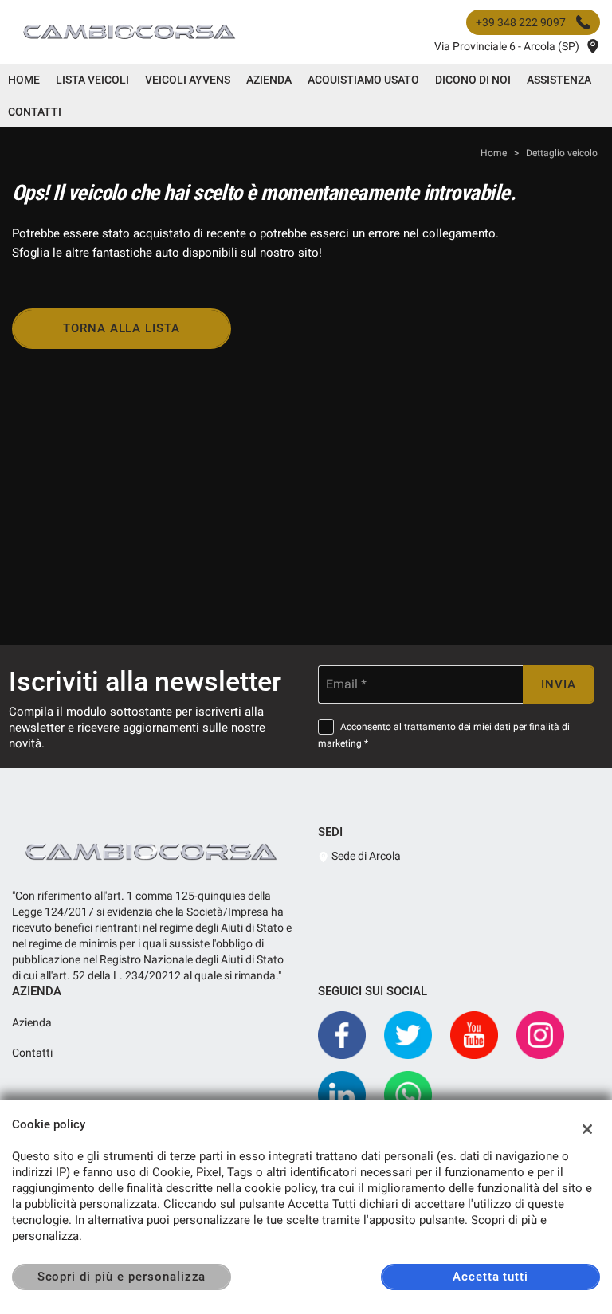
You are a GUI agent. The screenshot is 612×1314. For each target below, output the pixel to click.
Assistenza (559, 79)
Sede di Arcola (365, 855)
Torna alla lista (121, 328)
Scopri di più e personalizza (121, 1276)
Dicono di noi (473, 79)
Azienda (269, 79)
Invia (558, 684)
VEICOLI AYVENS (187, 79)
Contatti (34, 111)
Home (24, 79)
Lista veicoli (92, 79)
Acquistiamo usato (363, 79)
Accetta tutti (490, 1276)
